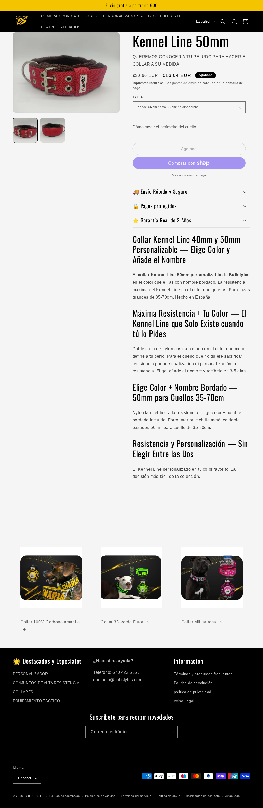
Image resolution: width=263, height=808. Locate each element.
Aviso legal (232, 795)
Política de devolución (193, 683)
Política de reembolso (64, 795)
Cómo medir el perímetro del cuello (164, 127)
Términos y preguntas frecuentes (203, 674)
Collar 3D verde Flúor (122, 622)
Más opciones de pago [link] (189, 175)
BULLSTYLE (33, 796)
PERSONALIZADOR (30, 674)
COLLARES (23, 692)
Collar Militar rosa (198, 622)
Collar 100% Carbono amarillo (50, 622)
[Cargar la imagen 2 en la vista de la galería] (52, 130)
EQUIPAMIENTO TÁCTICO (36, 701)
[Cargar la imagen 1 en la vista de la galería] (25, 130)
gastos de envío (184, 83)
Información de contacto (203, 795)
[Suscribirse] (171, 732)
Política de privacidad (100, 795)
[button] (69, 16)
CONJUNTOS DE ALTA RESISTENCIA (46, 683)
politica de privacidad (192, 692)
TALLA (138, 97)
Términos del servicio (136, 795)
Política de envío (168, 795)
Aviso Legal (184, 701)
